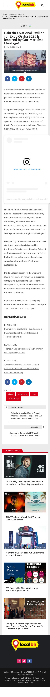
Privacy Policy (39, 680)
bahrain (10, 394)
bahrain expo (22, 394)
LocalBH (26, 672)
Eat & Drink (26, 678)
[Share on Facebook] (7, 78)
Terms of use (22, 682)
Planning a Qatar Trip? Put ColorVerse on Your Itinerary (25, 553)
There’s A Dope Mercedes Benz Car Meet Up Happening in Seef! (23, 350)
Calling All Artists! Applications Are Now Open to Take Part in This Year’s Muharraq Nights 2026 (24, 626)
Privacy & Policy (38, 672)
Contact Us (10, 680)
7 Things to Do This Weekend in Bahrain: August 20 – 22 (22, 589)
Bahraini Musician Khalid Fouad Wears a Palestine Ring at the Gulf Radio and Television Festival (23, 332)
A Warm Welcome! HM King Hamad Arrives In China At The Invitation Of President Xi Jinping (21, 368)
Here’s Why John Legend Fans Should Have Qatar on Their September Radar (25, 482)
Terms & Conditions (25, 674)
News (7, 678)
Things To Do (38, 678)
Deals (32, 682)
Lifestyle (15, 678)
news (34, 394)
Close (24, 26)
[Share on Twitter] (15, 78)
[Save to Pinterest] (22, 78)
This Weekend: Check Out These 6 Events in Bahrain (23, 518)
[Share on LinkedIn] (29, 78)
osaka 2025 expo (13, 399)
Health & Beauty (24, 680)
